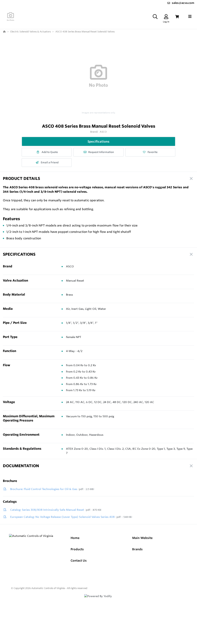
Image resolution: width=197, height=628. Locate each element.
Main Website (142, 538)
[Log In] (166, 16)
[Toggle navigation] (190, 16)
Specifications (98, 141)
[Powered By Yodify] (98, 599)
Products (77, 549)
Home (75, 538)
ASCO (103, 131)
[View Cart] (177, 16)
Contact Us (79, 560)
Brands (137, 549)
